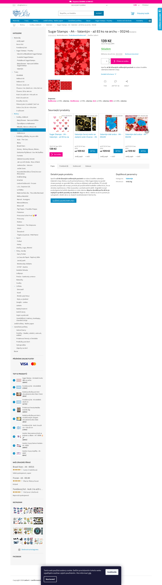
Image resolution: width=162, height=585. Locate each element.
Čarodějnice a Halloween (26, 123)
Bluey (19, 143)
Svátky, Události (22, 117)
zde (89, 573)
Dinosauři (20, 289)
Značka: (93, 35)
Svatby (18, 283)
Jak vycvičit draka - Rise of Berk (28, 162)
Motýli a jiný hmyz (23, 296)
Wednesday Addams (24, 264)
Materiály (17, 38)
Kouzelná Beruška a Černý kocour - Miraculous (29, 173)
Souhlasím (112, 572)
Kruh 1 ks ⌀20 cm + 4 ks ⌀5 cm (27, 94)
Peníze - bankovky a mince (25, 276)
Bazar (16, 351)
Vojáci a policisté (22, 315)
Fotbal (19, 241)
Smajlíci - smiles (22, 302)
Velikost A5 (20, 78)
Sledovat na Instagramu (29, 549)
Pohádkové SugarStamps (26, 60)
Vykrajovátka (21, 345)
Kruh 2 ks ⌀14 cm (22, 98)
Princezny (20, 219)
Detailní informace (107, 74)
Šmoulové (20, 231)
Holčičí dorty (20, 312)
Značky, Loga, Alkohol (24, 248)
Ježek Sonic (21, 168)
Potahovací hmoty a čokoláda (27, 338)
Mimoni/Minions (22, 203)
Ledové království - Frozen (26, 183)
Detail (92, 151)
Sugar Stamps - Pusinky (24, 51)
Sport (18, 238)
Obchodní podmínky (78, 5)
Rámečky (19, 280)
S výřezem (20, 111)
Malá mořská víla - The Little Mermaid (30, 193)
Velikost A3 (20, 82)
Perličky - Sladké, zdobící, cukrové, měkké (29, 334)
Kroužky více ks (22, 101)
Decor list (19, 44)
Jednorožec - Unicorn (24, 165)
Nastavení (50, 579)
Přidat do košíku (123, 61)
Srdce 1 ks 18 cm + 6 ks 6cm (26, 107)
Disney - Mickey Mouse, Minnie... (28, 149)
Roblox (19, 222)
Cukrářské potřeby (21, 327)
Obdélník (19, 75)
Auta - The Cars (22, 139)
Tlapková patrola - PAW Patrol (27, 235)
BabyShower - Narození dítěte (27, 120)
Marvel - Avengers (23, 199)
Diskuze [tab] (88, 166)
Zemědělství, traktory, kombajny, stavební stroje (28, 319)
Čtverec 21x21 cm (22, 85)
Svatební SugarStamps (25, 57)
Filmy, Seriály (21, 251)
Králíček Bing (21, 177)
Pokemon (20, 212)
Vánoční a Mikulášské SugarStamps (29, 54)
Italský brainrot (21, 309)
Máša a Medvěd (22, 196)
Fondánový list (21, 47)
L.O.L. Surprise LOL (23, 186)
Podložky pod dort (23, 342)
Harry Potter (21, 254)
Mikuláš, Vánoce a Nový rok (26, 127)
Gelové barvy (21, 330)
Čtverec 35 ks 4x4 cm (24, 91)
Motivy (16, 114)
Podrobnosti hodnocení (77, 35)
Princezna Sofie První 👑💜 (27, 215)
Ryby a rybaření (22, 299)
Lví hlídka (20, 190)
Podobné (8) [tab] (63, 166)
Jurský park (21, 260)
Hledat (99, 13)
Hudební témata (22, 270)
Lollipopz (19, 273)
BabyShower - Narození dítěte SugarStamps (27, 65)
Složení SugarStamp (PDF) (63, 201)
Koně (19, 293)
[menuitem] (16, 21)
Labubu (19, 305)
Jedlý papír (20, 41)
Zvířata (18, 286)
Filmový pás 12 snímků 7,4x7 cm (27, 104)
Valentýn (20, 69)
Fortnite (20, 156)
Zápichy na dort (22, 348)
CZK (135, 5)
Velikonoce (21, 133)
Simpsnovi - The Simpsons (26, 225)
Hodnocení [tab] (77, 166)
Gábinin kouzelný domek (26, 159)
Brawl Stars (21, 146)
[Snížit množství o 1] (109, 62)
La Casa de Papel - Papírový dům (28, 257)
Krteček (20, 180)
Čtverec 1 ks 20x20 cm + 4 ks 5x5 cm (29, 88)
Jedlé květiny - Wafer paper (24, 323)
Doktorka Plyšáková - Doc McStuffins (30, 152)
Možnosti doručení (131, 54)
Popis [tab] (53, 166)
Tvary (16, 72)
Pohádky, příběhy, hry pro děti (27, 136)
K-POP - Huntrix (22, 267)
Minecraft (20, 206)
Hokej (19, 244)
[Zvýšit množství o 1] (109, 59)
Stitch (19, 228)
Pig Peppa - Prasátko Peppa (27, 209)
